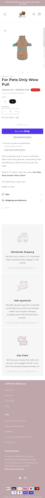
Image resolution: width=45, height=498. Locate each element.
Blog (7, 406)
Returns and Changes (14, 426)
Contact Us (10, 442)
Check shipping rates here (20, 268)
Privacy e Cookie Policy (15, 421)
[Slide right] (27, 72)
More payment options (22, 137)
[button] (4, 14)
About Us (9, 395)
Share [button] (7, 208)
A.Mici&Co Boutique (16, 497)
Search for (9, 390)
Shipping (5, 93)
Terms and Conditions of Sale (18, 437)
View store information (14, 150)
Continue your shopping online (21, 323)
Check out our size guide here (20, 371)
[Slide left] (17, 72)
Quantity (5, 107)
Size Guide (9, 401)
